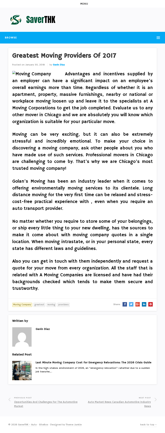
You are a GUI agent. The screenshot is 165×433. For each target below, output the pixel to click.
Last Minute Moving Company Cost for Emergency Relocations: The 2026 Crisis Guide (93, 362)
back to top (147, 424)
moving (51, 304)
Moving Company (22, 304)
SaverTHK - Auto (27, 424)
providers (63, 304)
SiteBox (43, 424)
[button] (82, 4)
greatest (39, 304)
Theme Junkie (74, 424)
